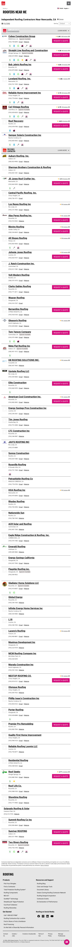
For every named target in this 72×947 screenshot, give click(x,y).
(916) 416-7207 (13, 303)
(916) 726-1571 (13, 198)
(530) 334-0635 (13, 232)
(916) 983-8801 (13, 636)
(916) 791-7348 (13, 470)
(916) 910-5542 (13, 221)
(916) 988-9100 (13, 791)
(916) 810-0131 (13, 681)
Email (21, 42)
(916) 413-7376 (8, 814)
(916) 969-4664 (13, 825)
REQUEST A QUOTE (61, 41)
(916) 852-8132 (13, 704)
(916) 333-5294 (13, 659)
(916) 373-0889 (13, 447)
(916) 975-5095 (13, 496)
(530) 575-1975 (13, 280)
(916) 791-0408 (13, 425)
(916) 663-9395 (13, 184)
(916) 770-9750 (13, 484)
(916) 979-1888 (13, 337)
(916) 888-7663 (13, 777)
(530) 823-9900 (13, 161)
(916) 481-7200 (13, 529)
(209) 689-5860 (13, 552)
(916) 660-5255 (13, 388)
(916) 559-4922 (13, 574)
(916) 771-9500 (13, 803)
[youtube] (52, 916)
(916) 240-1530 (13, 603)
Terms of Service (44, 865)
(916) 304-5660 (13, 377)
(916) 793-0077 (13, 752)
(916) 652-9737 (13, 258)
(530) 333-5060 (13, 614)
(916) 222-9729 (13, 648)
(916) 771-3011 (13, 292)
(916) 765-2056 (13, 507)
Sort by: (56, 23)
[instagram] (43, 916)
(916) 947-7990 (13, 563)
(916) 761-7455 (13, 84)
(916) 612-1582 (13, 269)
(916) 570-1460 (13, 541)
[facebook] (38, 916)
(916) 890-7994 (13, 729)
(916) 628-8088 (13, 715)
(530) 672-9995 (13, 56)
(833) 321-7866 (13, 836)
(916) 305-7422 (13, 693)
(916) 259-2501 (13, 414)
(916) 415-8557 (13, 588)
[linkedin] (47, 916)
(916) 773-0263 (13, 98)
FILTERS (7, 23)
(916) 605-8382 (13, 326)
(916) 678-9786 (13, 126)
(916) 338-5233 (13, 766)
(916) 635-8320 (13, 112)
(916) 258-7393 (13, 625)
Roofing (5, 8)
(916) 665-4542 (13, 141)
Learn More (62, 31)
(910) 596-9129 (13, 740)
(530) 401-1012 (13, 351)
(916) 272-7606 (13, 210)
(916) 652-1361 (13, 173)
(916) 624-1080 (13, 459)
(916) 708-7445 (13, 518)
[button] (69, 36)
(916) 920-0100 (13, 315)
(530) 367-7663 (13, 365)
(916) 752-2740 (13, 848)
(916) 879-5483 (13, 70)
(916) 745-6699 (13, 42)
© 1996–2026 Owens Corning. (11, 940)
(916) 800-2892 (13, 402)
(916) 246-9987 (13, 436)
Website (26, 42)
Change (61, 19)
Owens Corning (3, 3)
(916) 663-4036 (13, 244)
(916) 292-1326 (13, 670)
